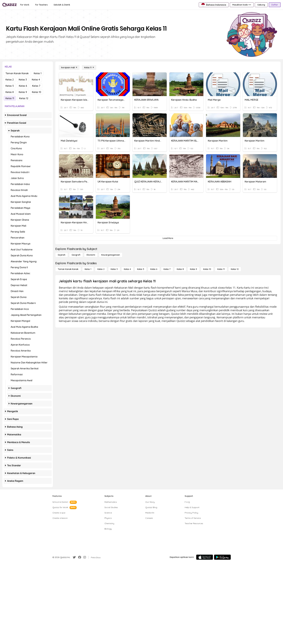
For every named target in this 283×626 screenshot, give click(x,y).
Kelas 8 (9, 92)
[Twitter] (74, 557)
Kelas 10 (36, 92)
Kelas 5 (9, 85)
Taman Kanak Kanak (17, 73)
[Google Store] (222, 557)
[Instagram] (84, 557)
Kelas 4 (36, 79)
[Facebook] (79, 557)
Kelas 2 (9, 79)
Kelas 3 (23, 79)
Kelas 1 (37, 73)
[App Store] (204, 557)
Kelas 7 (36, 85)
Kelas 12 (23, 98)
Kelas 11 (9, 98)
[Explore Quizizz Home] (9, 5)
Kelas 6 (23, 85)
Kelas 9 (23, 92)
